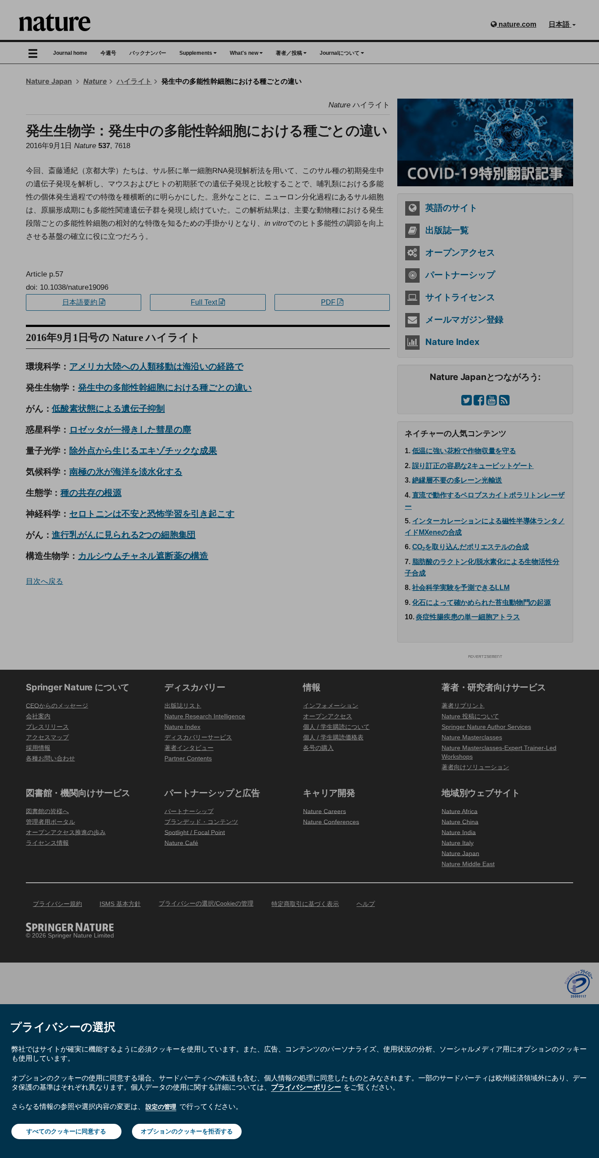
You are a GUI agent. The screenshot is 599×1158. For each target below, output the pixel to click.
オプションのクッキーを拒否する (187, 1131)
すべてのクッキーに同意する (66, 1131)
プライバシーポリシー (306, 1087)
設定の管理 (161, 1106)
